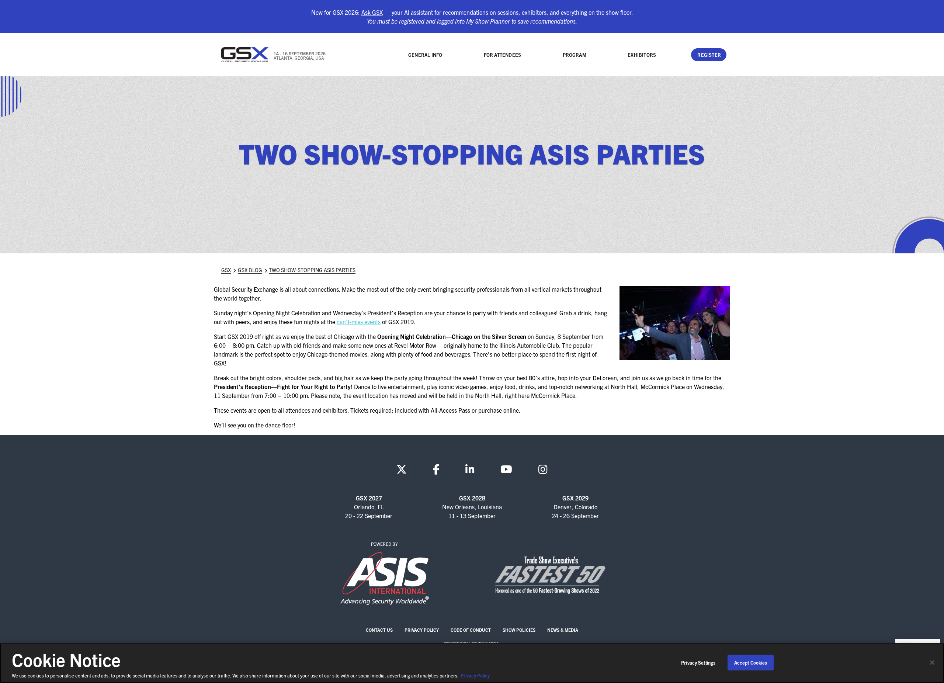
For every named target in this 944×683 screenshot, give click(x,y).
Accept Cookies (750, 662)
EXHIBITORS (642, 55)
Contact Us (379, 629)
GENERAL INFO (425, 55)
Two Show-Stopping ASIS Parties (312, 270)
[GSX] (245, 54)
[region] (472, 663)
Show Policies (519, 629)
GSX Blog (250, 270)
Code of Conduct (471, 629)
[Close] (932, 663)
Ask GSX (372, 12)
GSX (226, 270)
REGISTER (709, 55)
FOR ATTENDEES (502, 55)
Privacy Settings (698, 662)
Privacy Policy (422, 629)
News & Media (562, 629)
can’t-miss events (359, 321)
